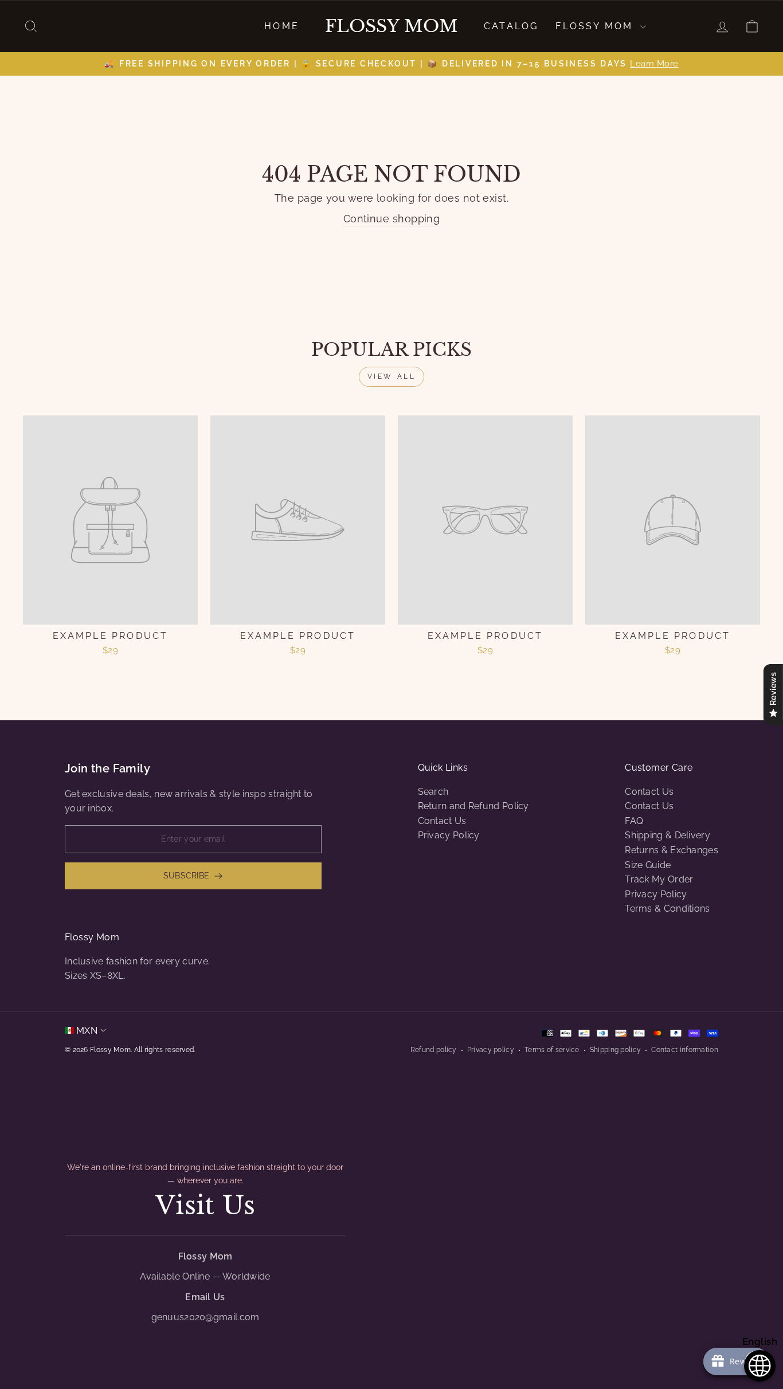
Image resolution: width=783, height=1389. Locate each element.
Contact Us (442, 820)
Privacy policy (490, 1050)
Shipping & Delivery (667, 835)
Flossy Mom (391, 26)
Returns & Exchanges (671, 850)
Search (433, 791)
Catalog (511, 26)
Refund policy (433, 1050)
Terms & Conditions (667, 908)
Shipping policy (615, 1050)
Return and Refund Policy (473, 806)
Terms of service (552, 1050)
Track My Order (659, 879)
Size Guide (648, 865)
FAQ (634, 820)
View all (391, 376)
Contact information (684, 1050)
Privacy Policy (449, 835)
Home (281, 26)
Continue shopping (391, 219)
